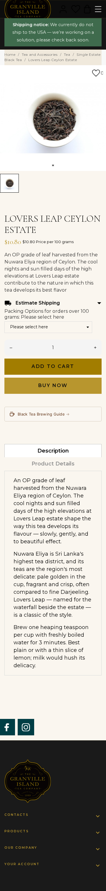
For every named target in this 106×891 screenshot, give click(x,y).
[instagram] (26, 727)
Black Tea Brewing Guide (44, 414)
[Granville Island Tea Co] (53, 781)
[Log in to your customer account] (63, 9)
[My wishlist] (75, 9)
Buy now (53, 385)
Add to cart (53, 366)
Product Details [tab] (53, 463)
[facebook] (7, 727)
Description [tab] (53, 451)
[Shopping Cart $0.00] (87, 9)
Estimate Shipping (53, 303)
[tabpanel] (53, 118)
